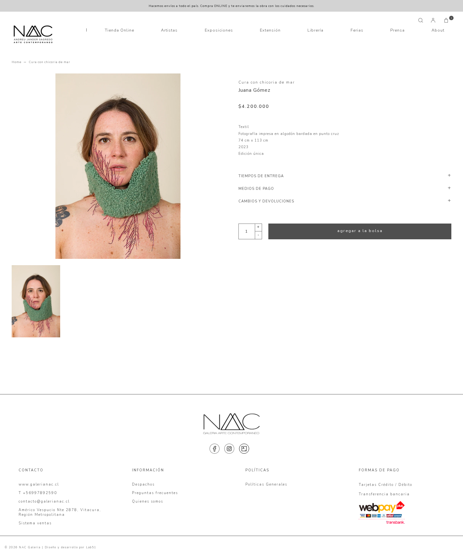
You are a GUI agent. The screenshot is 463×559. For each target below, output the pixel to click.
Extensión (270, 30)
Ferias (357, 30)
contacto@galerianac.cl (44, 501)
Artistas (169, 30)
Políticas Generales (266, 484)
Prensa (397, 30)
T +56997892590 (38, 493)
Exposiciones (219, 30)
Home (16, 62)
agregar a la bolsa (360, 231)
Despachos (143, 484)
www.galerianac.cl (39, 484)
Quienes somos (147, 501)
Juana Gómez (254, 90)
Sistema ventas (35, 523)
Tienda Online (119, 30)
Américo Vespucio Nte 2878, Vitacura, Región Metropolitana (60, 512)
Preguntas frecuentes (155, 493)
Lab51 (91, 547)
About (438, 30)
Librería (315, 30)
